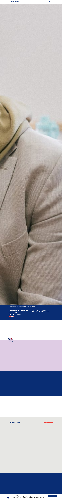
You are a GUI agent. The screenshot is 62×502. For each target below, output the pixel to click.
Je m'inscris (11, 316)
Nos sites (44, 1)
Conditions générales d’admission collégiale (14, 483)
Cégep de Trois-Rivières (15, 306)
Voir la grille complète (49, 422)
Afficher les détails (15, 500)
